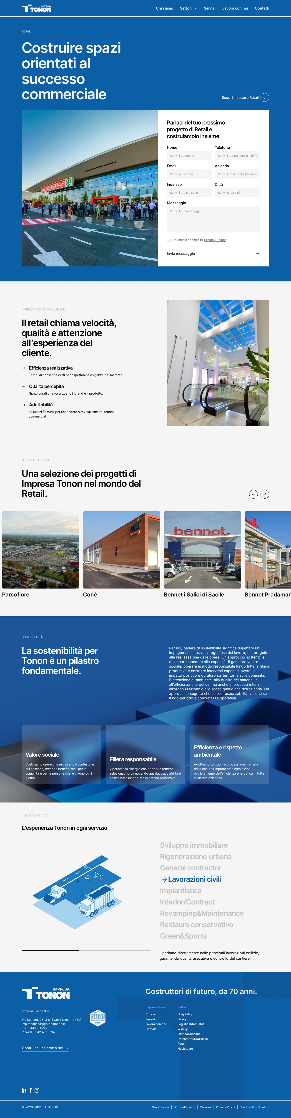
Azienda (222, 166)
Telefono (222, 147)
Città (219, 184)
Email (171, 166)
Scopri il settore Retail (240, 97)
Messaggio (176, 203)
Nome (172, 147)
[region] (145, 554)
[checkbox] (169, 240)
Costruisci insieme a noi (42, 1053)
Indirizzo (174, 184)
